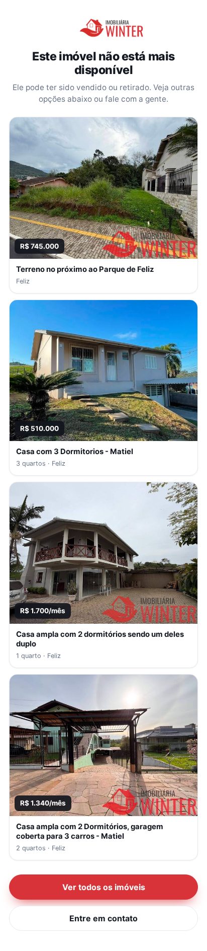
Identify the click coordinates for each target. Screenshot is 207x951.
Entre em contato (103, 918)
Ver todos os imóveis (103, 887)
